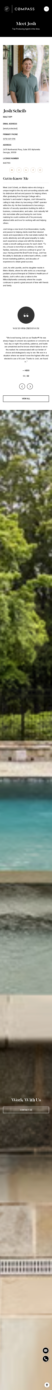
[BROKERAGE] (40, 170)
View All (26, 398)
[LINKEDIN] (26, 170)
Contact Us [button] (26, 1110)
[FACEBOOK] (33, 170)
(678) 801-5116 (9, 139)
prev (22, 386)
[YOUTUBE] (11, 170)
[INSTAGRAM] (18, 170)
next (30, 386)
